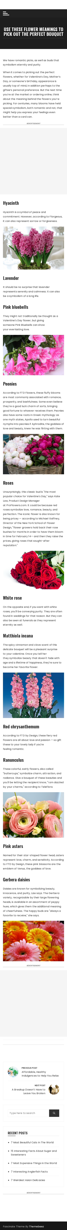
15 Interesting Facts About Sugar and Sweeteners (34, 1152)
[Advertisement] (33, 161)
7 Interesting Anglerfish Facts (29, 1171)
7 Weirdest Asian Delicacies (28, 1180)
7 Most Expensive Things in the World (34, 1163)
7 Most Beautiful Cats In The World (32, 1142)
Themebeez (36, 1226)
